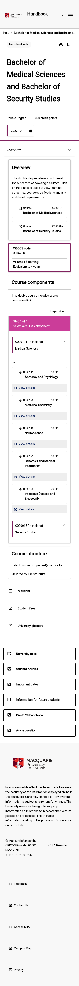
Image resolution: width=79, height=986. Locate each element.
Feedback (20, 884)
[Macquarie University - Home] (13, 16)
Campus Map (23, 948)
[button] (39, 374)
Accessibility (22, 927)
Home (6, 33)
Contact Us (21, 905)
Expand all (58, 311)
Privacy (19, 970)
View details (24, 389)
